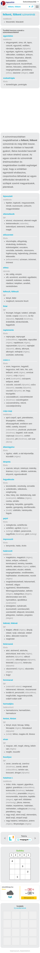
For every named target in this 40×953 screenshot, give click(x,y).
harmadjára (8, 704)
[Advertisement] (20, 111)
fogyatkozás (8, 479)
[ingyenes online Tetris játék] (11, 838)
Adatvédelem (25, 951)
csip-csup (7, 411)
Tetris (24, 836)
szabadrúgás (9, 78)
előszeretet (8, 235)
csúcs (6, 360)
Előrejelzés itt (29, 898)
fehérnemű (8, 644)
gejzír (5, 518)
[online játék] (24, 839)
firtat (5, 306)
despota (6, 462)
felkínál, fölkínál (10, 623)
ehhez (6, 268)
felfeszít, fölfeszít (11, 292)
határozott (7, 551)
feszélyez (7, 757)
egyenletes (8, 36)
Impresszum (14, 951)
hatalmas (8, 778)
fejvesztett (7, 196)
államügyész (9, 447)
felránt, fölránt (9, 719)
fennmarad (8, 680)
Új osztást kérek (20, 908)
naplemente (8, 330)
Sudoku (20, 850)
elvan (5, 739)
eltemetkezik (9, 214)
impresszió (8, 539)
